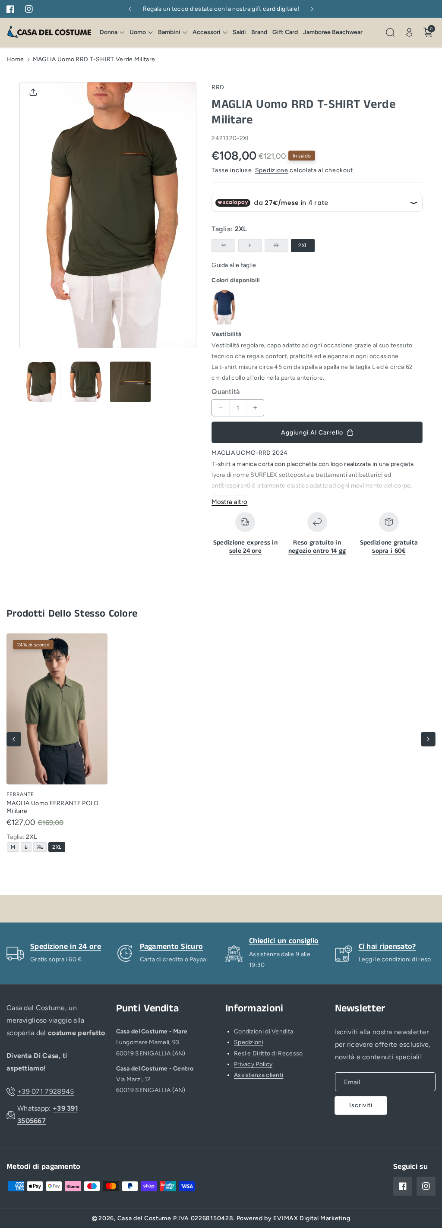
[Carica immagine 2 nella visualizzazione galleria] (85, 382)
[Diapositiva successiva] (312, 9)
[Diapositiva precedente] (129, 9)
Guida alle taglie (234, 265)
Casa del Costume (144, 1218)
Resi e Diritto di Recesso (268, 1053)
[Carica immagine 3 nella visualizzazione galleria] (130, 382)
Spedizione (271, 170)
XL (278, 247)
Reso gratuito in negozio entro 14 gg (317, 547)
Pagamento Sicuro (171, 946)
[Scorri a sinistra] (13, 739)
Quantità (226, 391)
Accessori (207, 32)
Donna (108, 32)
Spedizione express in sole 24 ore (245, 547)
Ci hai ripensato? (387, 946)
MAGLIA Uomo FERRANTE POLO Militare (52, 807)
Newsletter (360, 1008)
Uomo (137, 32)
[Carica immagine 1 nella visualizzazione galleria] (40, 382)
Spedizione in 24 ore (65, 946)
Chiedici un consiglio (284, 941)
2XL (302, 245)
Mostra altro (229, 502)
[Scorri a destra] (428, 739)
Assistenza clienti (258, 1075)
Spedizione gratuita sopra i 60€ (389, 547)
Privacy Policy (253, 1064)
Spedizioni (248, 1042)
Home (15, 59)
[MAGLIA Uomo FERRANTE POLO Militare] (56, 708)
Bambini (169, 32)
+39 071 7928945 (45, 1091)
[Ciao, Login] (409, 32)
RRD (218, 87)
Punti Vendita (147, 1008)
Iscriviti (361, 1105)
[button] (112, 32)
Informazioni (254, 1008)
